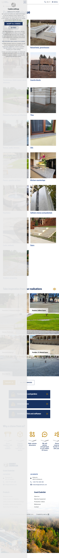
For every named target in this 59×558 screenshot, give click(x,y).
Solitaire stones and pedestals (41, 212)
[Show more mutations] (50, 2)
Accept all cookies (13, 23)
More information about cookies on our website (13, 41)
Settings (13, 27)
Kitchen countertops (37, 180)
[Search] (45, 2)
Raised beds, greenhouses (39, 47)
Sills (31, 147)
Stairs (32, 245)
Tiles (32, 115)
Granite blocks (35, 80)
